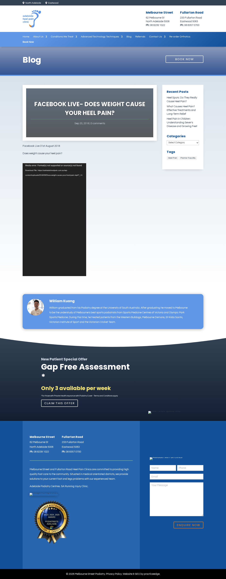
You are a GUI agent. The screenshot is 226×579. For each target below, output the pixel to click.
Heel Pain (172, 158)
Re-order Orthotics (179, 36)
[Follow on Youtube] (201, 3)
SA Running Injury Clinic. (74, 486)
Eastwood (53, 3)
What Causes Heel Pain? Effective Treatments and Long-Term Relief (181, 110)
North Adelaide (33, 3)
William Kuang (62, 301)
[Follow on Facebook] (195, 3)
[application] (54, 219)
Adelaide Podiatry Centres (45, 486)
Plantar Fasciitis (187, 158)
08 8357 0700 (191, 25)
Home (26, 36)
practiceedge (152, 574)
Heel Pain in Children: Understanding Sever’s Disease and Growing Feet (182, 122)
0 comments (98, 123)
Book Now (28, 42)
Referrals (140, 36)
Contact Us (155, 36)
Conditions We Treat (62, 36)
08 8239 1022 (157, 25)
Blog (128, 36)
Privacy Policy (114, 574)
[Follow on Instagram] (189, 3)
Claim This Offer (59, 403)
